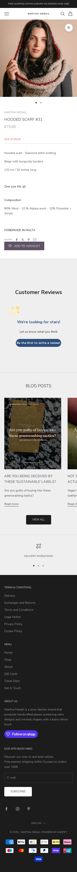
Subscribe (18, 791)
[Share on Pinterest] (28, 239)
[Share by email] (34, 239)
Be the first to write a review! (38, 343)
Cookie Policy (13, 631)
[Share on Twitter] (22, 239)
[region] (38, 551)
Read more (11, 504)
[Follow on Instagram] (17, 809)
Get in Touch (12, 688)
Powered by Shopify (54, 832)
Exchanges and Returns (20, 603)
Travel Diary (12, 681)
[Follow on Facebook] (6, 809)
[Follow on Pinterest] (29, 809)
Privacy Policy (13, 624)
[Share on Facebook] (16, 239)
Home (8, 653)
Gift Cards (11, 674)
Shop (7, 660)
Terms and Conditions (18, 610)
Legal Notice (12, 617)
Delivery (9, 596)
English (36, 823)
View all (38, 519)
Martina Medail (15, 112)
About (8, 667)
